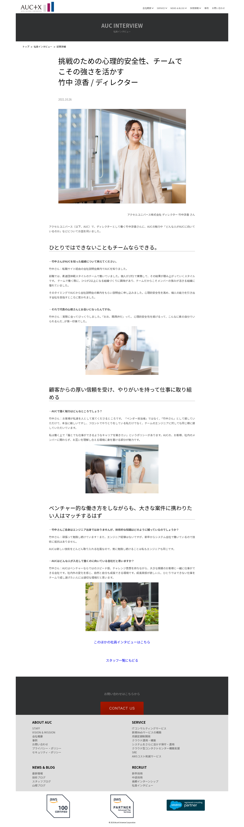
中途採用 (137, 777)
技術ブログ (38, 777)
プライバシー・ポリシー (46, 748)
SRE (134, 752)
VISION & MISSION (43, 732)
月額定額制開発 (141, 736)
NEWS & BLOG (177, 8)
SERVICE (161, 8)
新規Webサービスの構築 (146, 732)
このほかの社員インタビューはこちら (122, 642)
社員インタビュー (43, 46)
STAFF (36, 728)
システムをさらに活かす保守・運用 (153, 744)
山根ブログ (38, 785)
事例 (206, 8)
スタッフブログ (41, 781)
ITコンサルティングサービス (149, 728)
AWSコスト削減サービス (146, 756)
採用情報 (194, 8)
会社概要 (147, 8)
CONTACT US (122, 708)
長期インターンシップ (145, 781)
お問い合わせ (218, 8)
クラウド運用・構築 (144, 740)
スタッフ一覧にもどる (122, 660)
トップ (25, 46)
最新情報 (37, 773)
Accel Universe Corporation (37, 7)
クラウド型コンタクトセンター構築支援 (156, 748)
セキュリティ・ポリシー (46, 752)
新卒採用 (137, 773)
